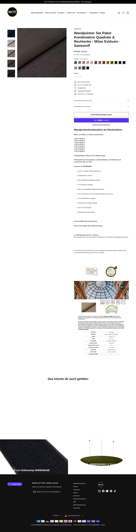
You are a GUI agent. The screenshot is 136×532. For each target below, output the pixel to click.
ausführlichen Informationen (88, 221)
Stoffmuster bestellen (83, 100)
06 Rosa (91, 62)
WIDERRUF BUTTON (79, 483)
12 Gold (108, 62)
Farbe (81, 58)
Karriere (75, 492)
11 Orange (104, 62)
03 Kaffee (79, 62)
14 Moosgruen (116, 62)
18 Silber (75, 68)
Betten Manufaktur (37, 13)
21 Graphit (87, 68)
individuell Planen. (97, 226)
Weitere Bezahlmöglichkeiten (101, 124)
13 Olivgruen (112, 62)
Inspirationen (94, 13)
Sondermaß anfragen (82, 106)
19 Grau (79, 68)
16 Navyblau (124, 62)
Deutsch (55, 515)
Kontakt (102, 13)
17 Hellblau (75, 62)
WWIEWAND (77, 29)
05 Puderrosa (87, 62)
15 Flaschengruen (120, 62)
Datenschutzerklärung (79, 499)
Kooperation (76, 508)
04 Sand (83, 62)
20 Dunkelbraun (83, 68)
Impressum (76, 495)
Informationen (81, 13)
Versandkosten (86, 54)
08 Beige (99, 62)
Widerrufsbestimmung (79, 505)
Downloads (76, 489)
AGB (74, 502)
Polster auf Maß (50, 13)
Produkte (61, 13)
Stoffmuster (71, 13)
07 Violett (95, 62)
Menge (76, 73)
